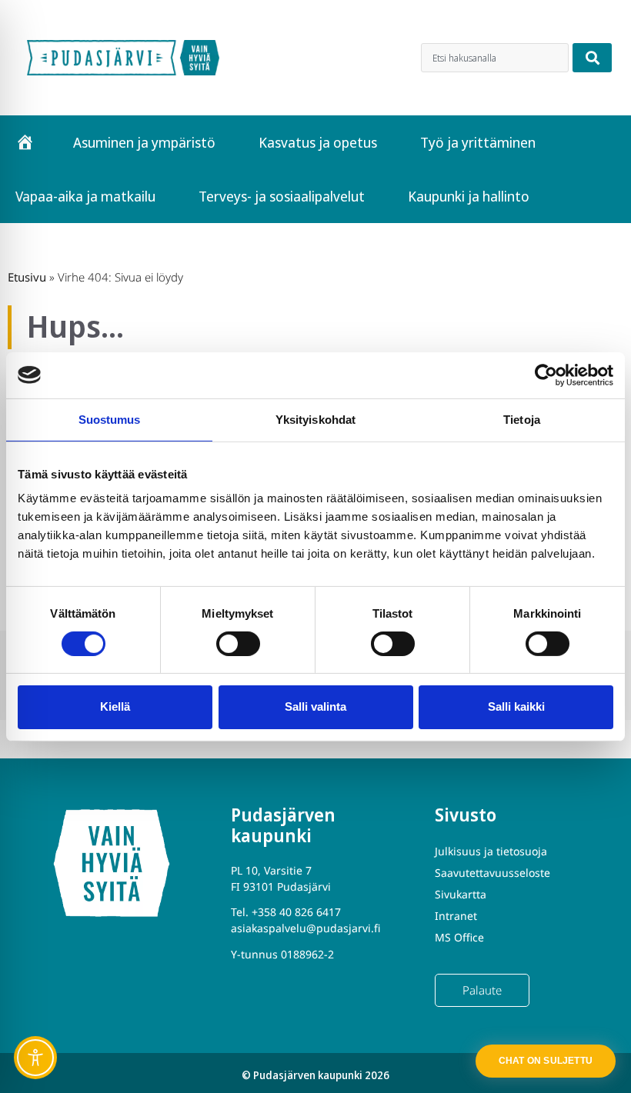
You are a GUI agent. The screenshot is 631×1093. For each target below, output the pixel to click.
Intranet (456, 915)
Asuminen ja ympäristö (144, 142)
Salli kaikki (516, 706)
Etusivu (27, 277)
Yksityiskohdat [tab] (315, 418)
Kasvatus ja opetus (318, 142)
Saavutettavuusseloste (492, 872)
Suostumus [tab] (109, 418)
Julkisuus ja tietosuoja (491, 851)
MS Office (459, 937)
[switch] (238, 643)
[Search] (592, 57)
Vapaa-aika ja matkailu (85, 196)
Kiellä (115, 706)
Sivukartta (460, 894)
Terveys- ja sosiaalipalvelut (282, 196)
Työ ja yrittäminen (478, 142)
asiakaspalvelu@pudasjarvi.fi (305, 928)
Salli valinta (315, 706)
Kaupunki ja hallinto (468, 196)
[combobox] (495, 57)
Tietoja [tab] (521, 418)
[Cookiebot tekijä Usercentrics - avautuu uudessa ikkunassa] (546, 374)
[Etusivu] (25, 142)
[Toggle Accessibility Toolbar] (35, 1058)
